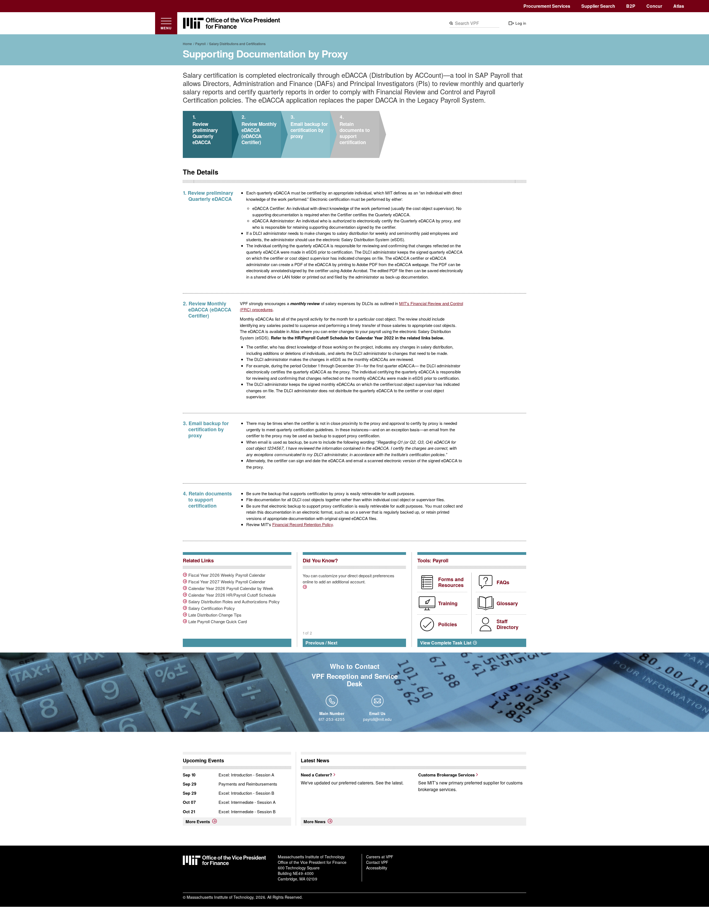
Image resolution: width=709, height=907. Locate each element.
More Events (198, 821)
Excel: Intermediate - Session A (247, 802)
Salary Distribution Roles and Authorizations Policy (234, 601)
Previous (314, 643)
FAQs (503, 582)
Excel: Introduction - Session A (246, 775)
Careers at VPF (379, 856)
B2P (630, 6)
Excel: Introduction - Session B (246, 793)
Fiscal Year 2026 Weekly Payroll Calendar (226, 575)
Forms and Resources (451, 582)
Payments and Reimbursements (248, 784)
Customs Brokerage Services (446, 775)
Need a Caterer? (316, 775)
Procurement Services (546, 6)
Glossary (507, 603)
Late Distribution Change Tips (215, 614)
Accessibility (376, 867)
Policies (447, 624)
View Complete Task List (445, 643)
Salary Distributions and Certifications (237, 43)
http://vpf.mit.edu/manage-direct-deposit (305, 588)
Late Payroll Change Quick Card (217, 621)
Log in (520, 23)
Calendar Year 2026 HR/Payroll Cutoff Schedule (232, 594)
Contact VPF (377, 862)
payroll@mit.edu (377, 719)
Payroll (200, 43)
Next (332, 643)
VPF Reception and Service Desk (355, 679)
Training (448, 603)
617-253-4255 (331, 719)
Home (187, 43)
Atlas (678, 6)
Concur (654, 6)
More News (314, 821)
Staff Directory (507, 624)
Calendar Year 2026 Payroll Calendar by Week (230, 588)
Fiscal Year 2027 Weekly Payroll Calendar (226, 581)
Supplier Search (598, 6)
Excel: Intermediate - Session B (247, 811)
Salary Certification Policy (211, 608)
